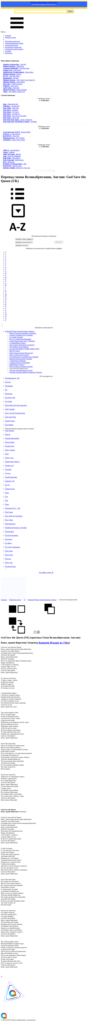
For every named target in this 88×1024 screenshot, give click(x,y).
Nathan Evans (10, 489)
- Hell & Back (13, 160)
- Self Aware (12, 70)
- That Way (11, 136)
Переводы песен (15, 600)
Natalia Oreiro (10, 421)
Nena (7, 504)
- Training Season (12, 84)
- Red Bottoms (11, 150)
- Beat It (12, 74)
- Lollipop (9, 152)
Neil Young (9, 512)
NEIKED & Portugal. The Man (16, 528)
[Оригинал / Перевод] (17, 633)
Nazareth (8, 469)
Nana (7, 493)
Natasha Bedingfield (12, 438)
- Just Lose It (10, 86)
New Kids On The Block (13, 516)
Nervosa (8, 559)
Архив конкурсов (11, 45)
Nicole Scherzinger (11, 535)
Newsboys (8, 539)
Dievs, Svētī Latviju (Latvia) (19, 355)
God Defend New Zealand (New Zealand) (23, 357)
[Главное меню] (17, 30)
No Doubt (8, 401)
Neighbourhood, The (12, 378)
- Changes (10, 110)
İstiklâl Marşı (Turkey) (17, 365)
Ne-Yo (7, 485)
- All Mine (20, 122)
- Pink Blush (11, 158)
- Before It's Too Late (16, 168)
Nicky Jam (8, 563)
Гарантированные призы (14, 43)
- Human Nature (15, 90)
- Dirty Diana (14, 82)
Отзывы (8, 51)
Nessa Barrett (9, 442)
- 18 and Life (11, 106)
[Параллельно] (17, 616)
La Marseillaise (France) (17, 343)
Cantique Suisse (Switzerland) (19, 363)
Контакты (8, 53)
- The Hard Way (16, 68)
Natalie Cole (9, 465)
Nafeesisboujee (10, 524)
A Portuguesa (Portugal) (17, 361)
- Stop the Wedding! (12, 156)
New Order (9, 520)
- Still (14, 164)
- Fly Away (11, 112)
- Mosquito (8, 162)
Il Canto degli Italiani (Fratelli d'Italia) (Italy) (24, 349)
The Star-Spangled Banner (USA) (21, 370)
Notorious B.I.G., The (12, 508)
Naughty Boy (9, 446)
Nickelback (9, 386)
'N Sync (8, 473)
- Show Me (11, 118)
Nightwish (8, 394)
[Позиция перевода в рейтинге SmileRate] (38, 633)
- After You (11, 108)
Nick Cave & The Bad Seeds (15, 413)
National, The (9, 481)
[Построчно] (49, 616)
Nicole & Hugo (10, 566)
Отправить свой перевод (14, 49)
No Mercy (8, 543)
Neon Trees (9, 555)
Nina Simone (9, 431)
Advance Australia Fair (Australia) (21, 335)
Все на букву (46, 572)
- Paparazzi (11, 88)
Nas (6, 497)
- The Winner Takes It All (14, 92)
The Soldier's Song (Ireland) (19, 347)
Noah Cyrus (9, 458)
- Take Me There (11, 76)
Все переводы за (45, 170)
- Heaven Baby (17, 132)
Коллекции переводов (13, 47)
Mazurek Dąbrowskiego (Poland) (20, 359)
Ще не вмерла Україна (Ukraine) (21, 366)
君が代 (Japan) (14, 351)
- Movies (12, 154)
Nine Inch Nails (10, 417)
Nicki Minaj (9, 425)
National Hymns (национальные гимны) (42, 600)
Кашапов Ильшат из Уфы (54, 642)
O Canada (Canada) (16, 337)
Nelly (7, 454)
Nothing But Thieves (12, 462)
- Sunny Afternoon (17, 120)
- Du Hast (10, 78)
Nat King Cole (10, 398)
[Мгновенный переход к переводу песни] (17, 217)
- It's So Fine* (14, 138)
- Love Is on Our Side (14, 116)
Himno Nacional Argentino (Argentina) (22, 333)
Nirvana (8, 382)
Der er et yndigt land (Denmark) (20, 339)
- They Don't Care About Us (19, 80)
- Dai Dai (14, 64)
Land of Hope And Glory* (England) (22, 341)
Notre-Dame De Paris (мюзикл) (16, 405)
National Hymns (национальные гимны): (19, 331)
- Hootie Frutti (12, 166)
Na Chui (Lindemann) (12, 547)
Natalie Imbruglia (11, 477)
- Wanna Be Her (10, 104)
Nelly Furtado (10, 409)
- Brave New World (14, 140)
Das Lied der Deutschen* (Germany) (22, 345)
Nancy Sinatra (10, 450)
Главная (8, 35)
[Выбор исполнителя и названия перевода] (17, 201)
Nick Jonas (9, 551)
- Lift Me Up (11, 114)
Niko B (7, 434)
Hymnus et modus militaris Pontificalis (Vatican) (25, 372)
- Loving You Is (11, 134)
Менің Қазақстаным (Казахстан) (21, 353)
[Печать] (34, 633)
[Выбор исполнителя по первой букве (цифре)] (17, 234)
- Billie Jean (13, 66)
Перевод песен (10, 37)
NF (6, 390)
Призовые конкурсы (12, 41)
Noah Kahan (9, 531)
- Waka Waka (18, 72)
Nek (6, 500)
